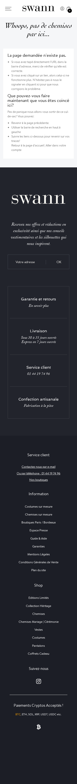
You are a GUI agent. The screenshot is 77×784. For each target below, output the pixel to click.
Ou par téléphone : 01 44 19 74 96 (38, 473)
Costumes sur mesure (38, 506)
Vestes (38, 630)
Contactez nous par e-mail (38, 467)
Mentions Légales (38, 554)
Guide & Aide (38, 538)
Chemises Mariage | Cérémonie (39, 622)
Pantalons (38, 646)
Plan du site (38, 570)
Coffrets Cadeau (38, 654)
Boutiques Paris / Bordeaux (38, 522)
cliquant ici (33, 84)
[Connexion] (62, 8)
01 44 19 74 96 (38, 374)
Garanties (38, 546)
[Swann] (38, 8)
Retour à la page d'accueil (27, 145)
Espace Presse (39, 530)
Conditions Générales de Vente (38, 562)
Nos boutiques (38, 480)
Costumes (38, 637)
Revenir (16, 123)
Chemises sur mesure (38, 514)
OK (58, 262)
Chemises (38, 614)
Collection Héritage (38, 606)
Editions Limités (38, 598)
